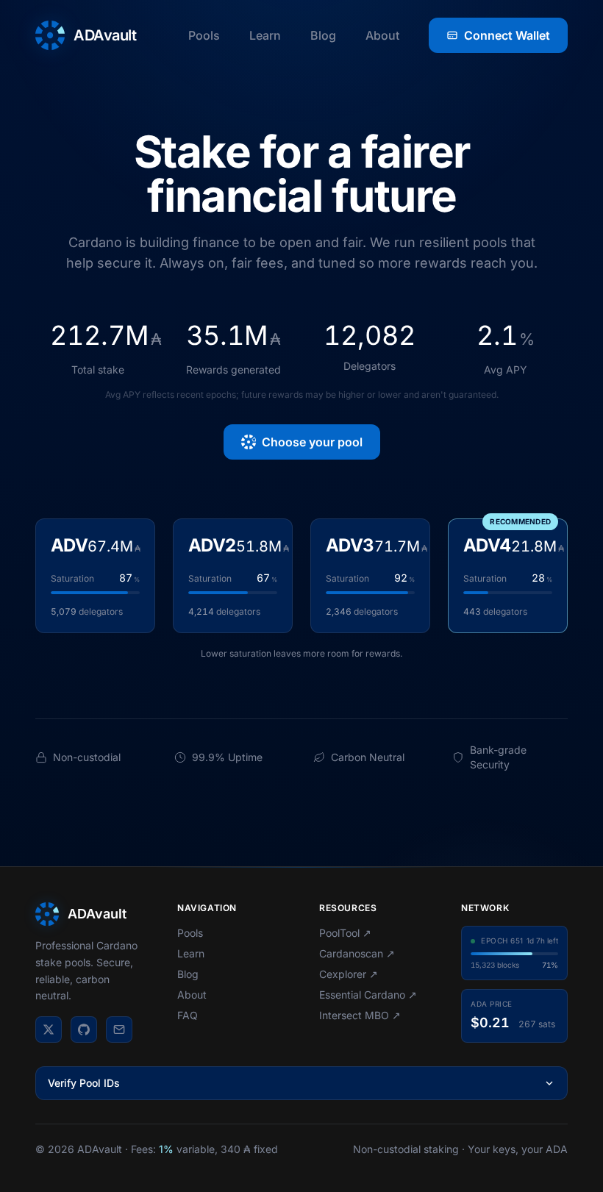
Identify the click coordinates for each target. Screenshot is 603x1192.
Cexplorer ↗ (348, 974)
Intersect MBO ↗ (360, 1015)
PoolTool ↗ (345, 933)
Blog (323, 35)
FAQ (187, 1015)
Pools (204, 35)
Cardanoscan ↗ (357, 953)
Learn (265, 35)
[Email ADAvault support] (119, 1029)
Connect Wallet (507, 35)
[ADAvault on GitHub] (84, 1029)
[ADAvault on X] (48, 1029)
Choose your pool (312, 442)
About (382, 35)
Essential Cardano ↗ (368, 994)
